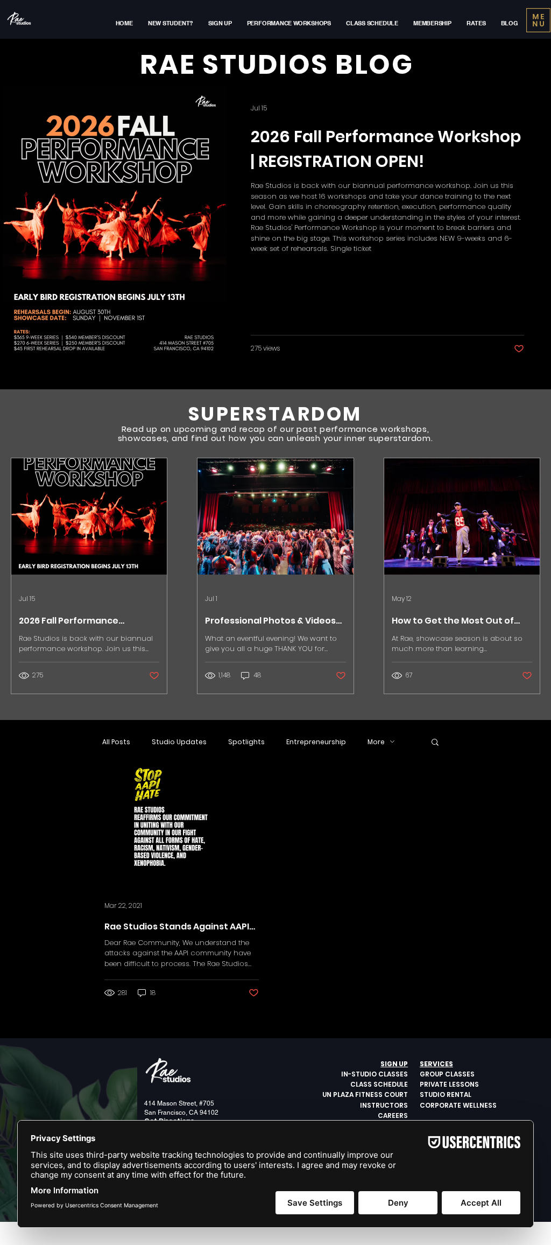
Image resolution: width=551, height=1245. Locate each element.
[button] (389, 455)
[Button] (276, 614)
